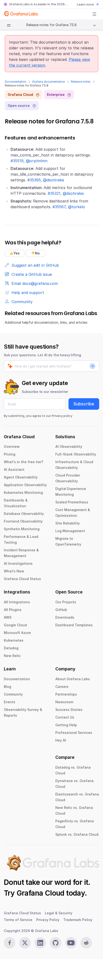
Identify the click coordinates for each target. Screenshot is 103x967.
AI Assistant (14, 469)
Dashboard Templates (74, 625)
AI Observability (68, 446)
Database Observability (24, 514)
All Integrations (17, 602)
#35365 (34, 180)
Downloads (64, 617)
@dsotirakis (53, 180)
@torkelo (76, 206)
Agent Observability (21, 477)
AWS (7, 617)
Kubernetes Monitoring (23, 492)
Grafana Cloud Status (22, 579)
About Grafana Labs (72, 679)
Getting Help (66, 725)
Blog (7, 687)
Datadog (11, 648)
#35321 (54, 193)
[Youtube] (71, 943)
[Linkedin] (40, 943)
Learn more (85, 4)
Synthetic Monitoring (22, 529)
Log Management (70, 531)
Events (9, 702)
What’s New (14, 571)
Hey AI (60, 740)
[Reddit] (86, 943)
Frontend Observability (23, 521)
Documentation (15, 81)
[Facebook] (9, 943)
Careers (62, 687)
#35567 (59, 206)
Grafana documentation (48, 81)
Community (13, 694)
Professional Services (73, 733)
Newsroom (64, 702)
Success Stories (68, 710)
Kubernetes (13, 640)
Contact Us (64, 717)
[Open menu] (94, 14)
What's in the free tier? (23, 462)
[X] (25, 943)
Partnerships (66, 694)
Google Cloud (15, 625)
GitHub (61, 610)
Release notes (81, 81)
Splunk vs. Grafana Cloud (76, 834)
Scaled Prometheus (71, 502)
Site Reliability (67, 523)
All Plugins (13, 610)
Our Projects (65, 602)
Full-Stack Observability (75, 454)
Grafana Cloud (40, 893)
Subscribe (84, 403)
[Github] (55, 943)
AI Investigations (18, 563)
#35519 (17, 160)
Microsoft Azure (17, 633)
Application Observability (25, 485)
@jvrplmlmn (36, 160)
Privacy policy (62, 416)
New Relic (12, 656)
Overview (12, 446)
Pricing (9, 454)
